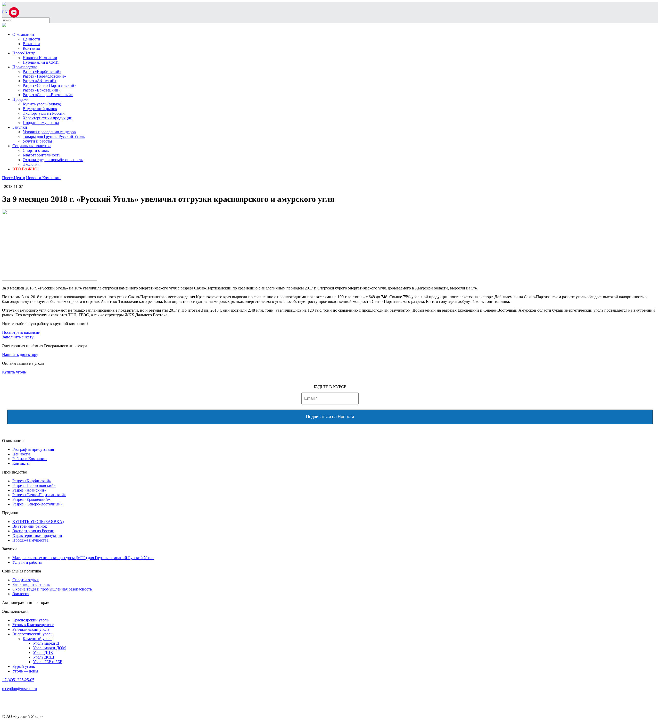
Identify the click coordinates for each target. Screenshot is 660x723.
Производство (24, 67)
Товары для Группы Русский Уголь (54, 136)
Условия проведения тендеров (49, 132)
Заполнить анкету (18, 337)
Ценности (31, 39)
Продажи (20, 99)
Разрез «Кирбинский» (42, 71)
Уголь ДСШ (43, 657)
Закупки (19, 127)
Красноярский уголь (30, 620)
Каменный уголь (37, 638)
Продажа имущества (41, 122)
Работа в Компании (29, 458)
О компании (23, 34)
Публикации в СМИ (41, 62)
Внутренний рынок (40, 108)
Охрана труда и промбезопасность (53, 159)
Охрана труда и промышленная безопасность (52, 589)
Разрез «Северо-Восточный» (48, 95)
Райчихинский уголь (30, 629)
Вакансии (31, 43)
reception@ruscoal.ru (19, 688)
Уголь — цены (25, 671)
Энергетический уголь (32, 634)
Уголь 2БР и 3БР (47, 662)
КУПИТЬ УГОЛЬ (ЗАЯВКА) (38, 521)
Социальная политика (31, 146)
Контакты (31, 48)
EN (5, 12)
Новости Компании (40, 57)
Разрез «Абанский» (39, 81)
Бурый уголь (23, 666)
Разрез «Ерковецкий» (41, 90)
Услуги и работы (37, 141)
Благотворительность (41, 155)
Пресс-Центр (23, 53)
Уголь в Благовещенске (33, 624)
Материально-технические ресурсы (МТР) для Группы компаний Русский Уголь (83, 557)
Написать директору (20, 354)
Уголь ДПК (43, 652)
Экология (31, 164)
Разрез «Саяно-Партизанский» (49, 85)
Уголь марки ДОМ (49, 648)
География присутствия (33, 449)
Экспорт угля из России (44, 113)
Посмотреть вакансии (21, 332)
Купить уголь (14, 372)
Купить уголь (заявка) (42, 104)
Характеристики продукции (47, 118)
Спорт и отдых (36, 150)
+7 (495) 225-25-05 (18, 680)
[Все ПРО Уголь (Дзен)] (14, 12)
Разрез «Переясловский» (44, 76)
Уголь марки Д (46, 643)
